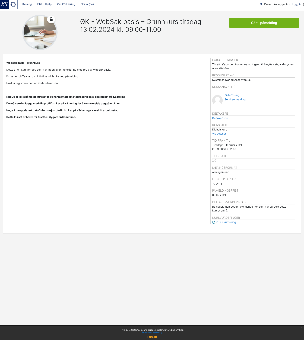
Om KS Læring (66, 4)
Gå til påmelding (264, 23)
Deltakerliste (220, 118)
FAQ (39, 4)
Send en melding (235, 99)
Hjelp (48, 4)
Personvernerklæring (152, 332)
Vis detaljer (219, 133)
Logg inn (297, 4)
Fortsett (152, 336)
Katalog (27, 4)
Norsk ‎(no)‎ (87, 4)
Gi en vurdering (226, 222)
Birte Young (231, 95)
